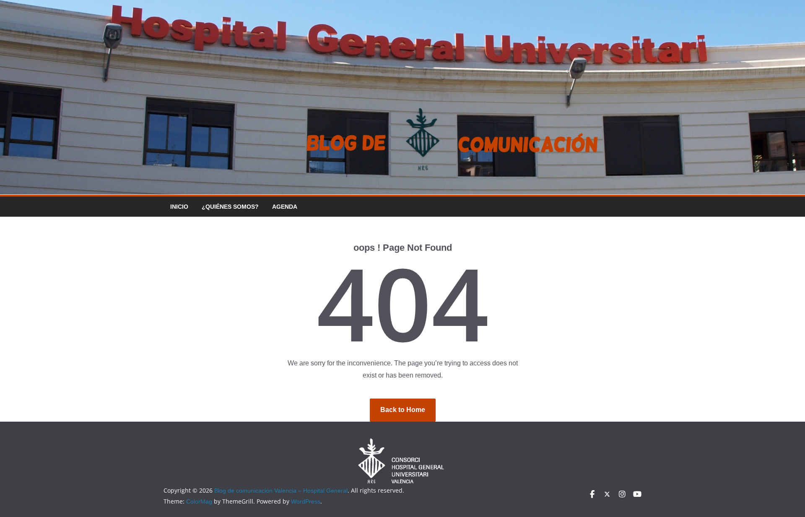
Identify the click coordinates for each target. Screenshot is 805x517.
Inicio (179, 206)
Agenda (284, 206)
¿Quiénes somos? (230, 206)
